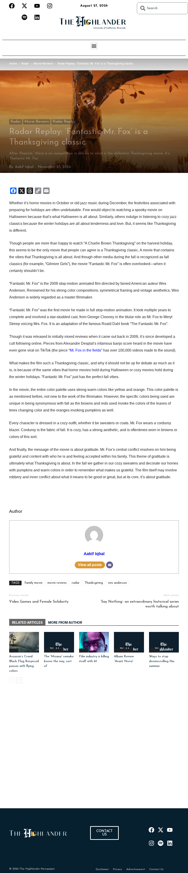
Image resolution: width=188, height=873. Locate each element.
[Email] (109, 564)
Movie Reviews (37, 122)
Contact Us (156, 869)
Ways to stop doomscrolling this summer (161, 661)
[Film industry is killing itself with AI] (94, 642)
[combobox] (162, 8)
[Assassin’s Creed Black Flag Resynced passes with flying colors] (24, 642)
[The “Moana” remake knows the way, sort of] (59, 642)
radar (76, 583)
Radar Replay (64, 122)
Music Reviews (123, 650)
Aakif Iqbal (24, 167)
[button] (94, 46)
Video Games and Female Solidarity (39, 602)
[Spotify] (24, 17)
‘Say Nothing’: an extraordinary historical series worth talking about (139, 604)
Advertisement (135, 869)
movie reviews (57, 583)
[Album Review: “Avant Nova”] (129, 642)
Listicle (154, 650)
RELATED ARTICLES (27, 622)
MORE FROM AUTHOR (65, 622)
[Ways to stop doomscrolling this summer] (164, 642)
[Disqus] (94, 751)
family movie (33, 583)
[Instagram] (49, 5)
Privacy (117, 869)
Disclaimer (102, 869)
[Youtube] (37, 5)
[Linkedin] (37, 17)
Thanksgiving (94, 583)
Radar (16, 122)
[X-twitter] (24, 5)
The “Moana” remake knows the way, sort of (59, 661)
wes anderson (117, 583)
